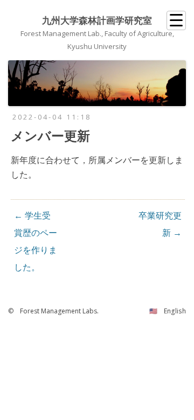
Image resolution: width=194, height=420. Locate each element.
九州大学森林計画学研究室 (97, 20)
